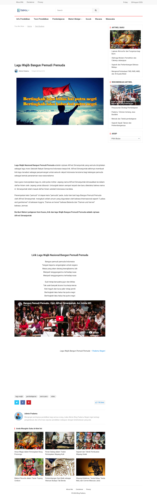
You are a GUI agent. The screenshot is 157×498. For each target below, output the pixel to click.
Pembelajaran (58, 19)
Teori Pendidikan (41, 19)
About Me (19, 2)
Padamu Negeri (98, 351)
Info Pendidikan (23, 19)
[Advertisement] (59, 46)
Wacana (98, 19)
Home (29, 26)
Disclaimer (30, 2)
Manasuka (110, 19)
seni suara (43, 396)
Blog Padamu (81, 493)
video (53, 396)
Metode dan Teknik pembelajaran (124, 119)
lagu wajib (19, 396)
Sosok (88, 19)
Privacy (40, 2)
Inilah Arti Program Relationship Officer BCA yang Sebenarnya (123, 102)
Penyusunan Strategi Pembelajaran (125, 108)
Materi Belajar (74, 19)
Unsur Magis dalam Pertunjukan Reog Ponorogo (123, 46)
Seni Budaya (39, 26)
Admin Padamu (24, 71)
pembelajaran (31, 396)
